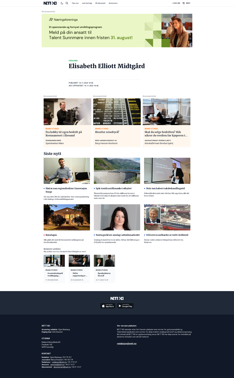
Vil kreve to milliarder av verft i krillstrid (167, 235)
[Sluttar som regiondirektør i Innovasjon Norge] (67, 171)
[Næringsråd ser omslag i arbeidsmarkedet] (117, 217)
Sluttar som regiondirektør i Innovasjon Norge (66, 190)
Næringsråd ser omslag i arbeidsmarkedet (118, 235)
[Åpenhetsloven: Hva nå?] (104, 261)
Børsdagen (51, 235)
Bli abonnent (100, 3)
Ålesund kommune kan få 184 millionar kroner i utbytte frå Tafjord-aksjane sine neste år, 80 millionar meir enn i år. (116, 195)
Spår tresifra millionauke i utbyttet (114, 188)
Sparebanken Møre (55, 143)
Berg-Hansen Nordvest (106, 143)
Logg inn (176, 3)
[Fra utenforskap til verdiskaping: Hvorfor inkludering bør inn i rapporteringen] (54, 261)
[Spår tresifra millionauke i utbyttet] (117, 171)
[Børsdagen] (67, 217)
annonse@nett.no (57, 365)
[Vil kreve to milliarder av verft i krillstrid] (167, 217)
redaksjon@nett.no (59, 362)
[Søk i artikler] (66, 3)
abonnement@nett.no (62, 367)
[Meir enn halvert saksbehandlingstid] (167, 171)
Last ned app (87, 3)
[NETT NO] (52, 3)
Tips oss (75, 3)
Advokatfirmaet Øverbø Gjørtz (159, 143)
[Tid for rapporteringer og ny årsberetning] (79, 261)
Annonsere (113, 3)
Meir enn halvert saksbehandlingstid (165, 188)
